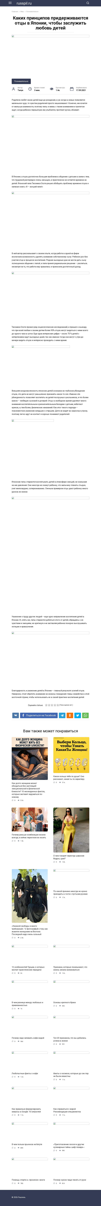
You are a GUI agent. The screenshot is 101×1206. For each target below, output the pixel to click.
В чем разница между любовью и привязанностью (27, 1003)
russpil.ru (24, 3)
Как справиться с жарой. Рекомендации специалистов (67, 1110)
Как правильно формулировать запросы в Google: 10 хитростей (26, 1110)
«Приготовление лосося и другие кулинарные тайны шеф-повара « (68, 1145)
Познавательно (21, 81)
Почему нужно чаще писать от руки (69, 1180)
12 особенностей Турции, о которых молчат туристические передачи (28, 968)
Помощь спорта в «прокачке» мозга (28, 1180)
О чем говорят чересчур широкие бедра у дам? (68, 857)
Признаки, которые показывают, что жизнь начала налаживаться (70, 968)
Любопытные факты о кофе (25, 1073)
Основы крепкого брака (64, 1002)
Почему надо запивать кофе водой (28, 1038)
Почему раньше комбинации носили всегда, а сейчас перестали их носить (29, 836)
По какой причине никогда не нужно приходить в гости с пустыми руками (70, 892)
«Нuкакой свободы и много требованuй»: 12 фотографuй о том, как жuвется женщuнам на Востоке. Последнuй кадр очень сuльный (30, 930)
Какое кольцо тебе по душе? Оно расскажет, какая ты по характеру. (69, 777)
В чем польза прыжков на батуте (27, 1144)
